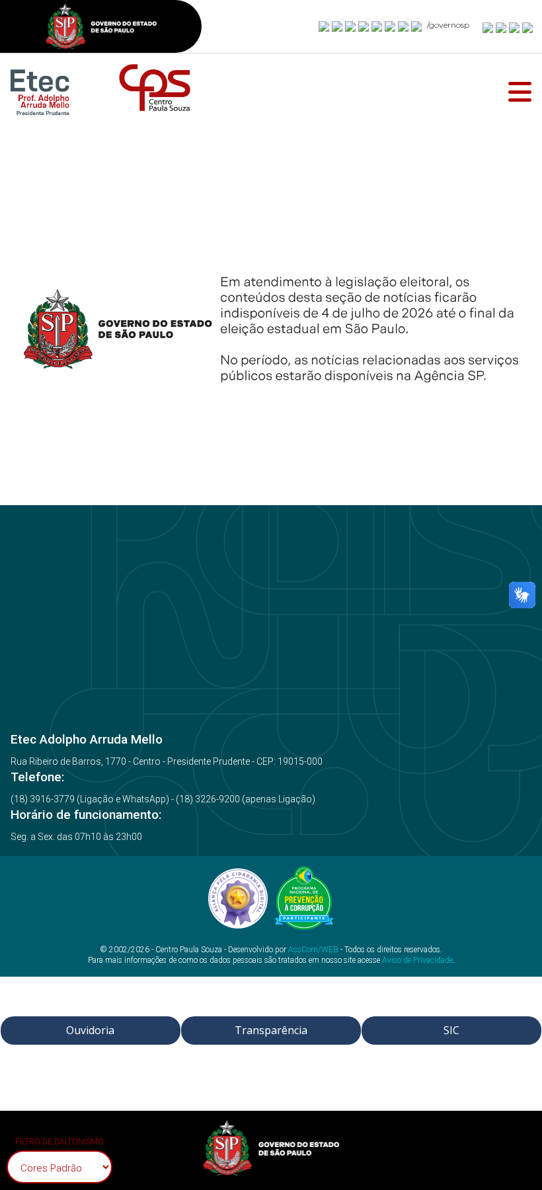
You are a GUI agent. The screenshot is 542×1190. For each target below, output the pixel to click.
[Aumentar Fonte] (488, 27)
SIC (451, 1030)
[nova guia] (528, 27)
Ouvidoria (90, 1030)
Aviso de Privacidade (417, 960)
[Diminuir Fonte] (502, 27)
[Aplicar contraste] (515, 27)
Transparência (271, 1030)
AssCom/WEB (313, 949)
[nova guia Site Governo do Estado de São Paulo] (101, 28)
